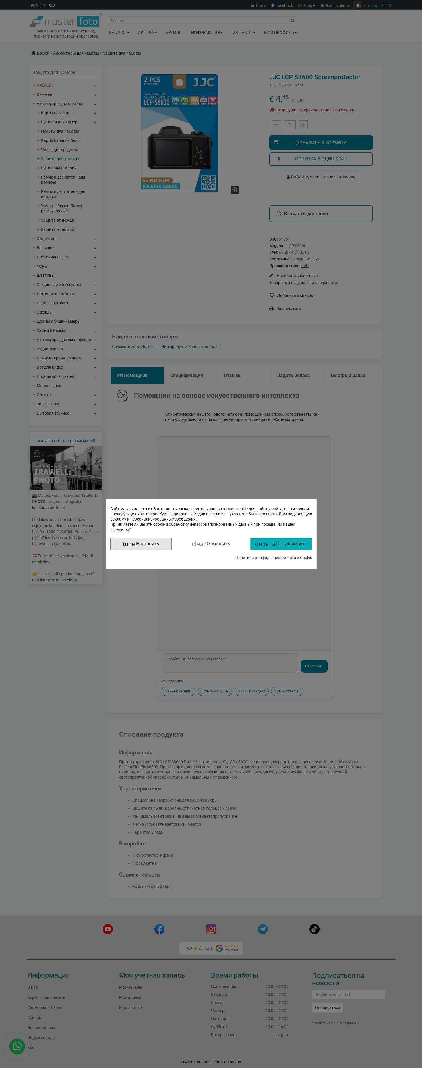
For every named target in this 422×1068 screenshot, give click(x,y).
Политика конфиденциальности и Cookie (273, 557)
